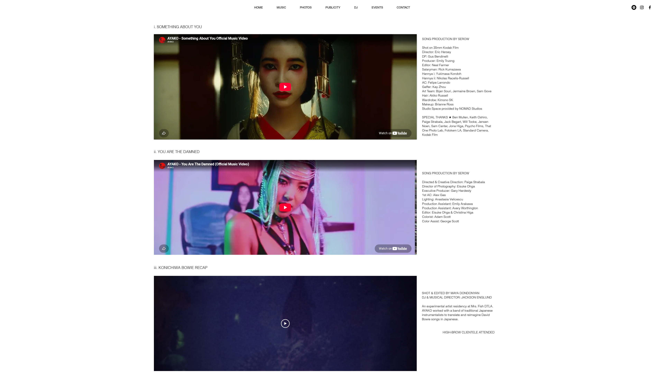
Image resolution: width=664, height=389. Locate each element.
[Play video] (285, 323)
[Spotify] (633, 7)
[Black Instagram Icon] (641, 7)
